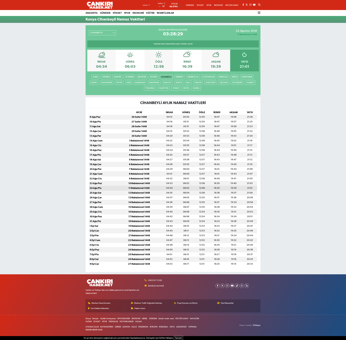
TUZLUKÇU (150, 88)
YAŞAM (138, 321)
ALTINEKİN (129, 77)
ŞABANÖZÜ (181, 327)
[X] (222, 286)
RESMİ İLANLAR (165, 13)
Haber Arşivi (139, 308)
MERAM (198, 83)
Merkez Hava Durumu (101, 303)
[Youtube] (232, 286)
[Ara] (259, 5)
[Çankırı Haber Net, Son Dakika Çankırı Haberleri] (100, 5)
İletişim (95, 319)
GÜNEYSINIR (247, 77)
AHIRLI (95, 77)
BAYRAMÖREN (106, 327)
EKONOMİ (138, 13)
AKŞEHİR (117, 77)
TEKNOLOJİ (113, 321)
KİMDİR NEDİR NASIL (94, 330)
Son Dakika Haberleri (100, 308)
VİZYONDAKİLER (126, 321)
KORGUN (153, 327)
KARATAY (167, 83)
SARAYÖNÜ (211, 83)
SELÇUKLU (224, 83)
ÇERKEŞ (118, 327)
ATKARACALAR (92, 327)
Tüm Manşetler (227, 303)
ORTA (172, 327)
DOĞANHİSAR (208, 77)
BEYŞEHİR (142, 77)
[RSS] (246, 286)
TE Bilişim (256, 325)
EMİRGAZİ (223, 77)
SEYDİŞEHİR (237, 83)
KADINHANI (140, 83)
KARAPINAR (154, 83)
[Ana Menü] (259, 13)
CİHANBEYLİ (166, 77)
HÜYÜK (119, 83)
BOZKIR (153, 77)
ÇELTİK (186, 88)
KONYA (179, 83)
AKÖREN (106, 77)
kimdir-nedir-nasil (166, 319)
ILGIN (129, 83)
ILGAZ (134, 327)
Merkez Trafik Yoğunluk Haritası (148, 303)
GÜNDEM (105, 13)
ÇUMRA (196, 88)
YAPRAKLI (192, 327)
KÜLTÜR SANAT (182, 319)
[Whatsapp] (242, 286)
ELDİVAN (126, 327)
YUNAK (176, 88)
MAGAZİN (194, 319)
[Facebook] (217, 286)
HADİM (94, 83)
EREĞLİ (235, 77)
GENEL (144, 319)
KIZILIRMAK (143, 327)
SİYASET (117, 13)
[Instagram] (227, 286)
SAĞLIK (89, 321)
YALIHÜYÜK (164, 88)
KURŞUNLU (163, 327)
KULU (188, 83)
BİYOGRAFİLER (124, 319)
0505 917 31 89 (155, 280)
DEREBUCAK (193, 77)
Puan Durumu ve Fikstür (187, 303)
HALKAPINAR (106, 83)
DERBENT (180, 77)
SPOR (127, 13)
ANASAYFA (92, 13)
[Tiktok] (237, 286)
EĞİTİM (150, 13)
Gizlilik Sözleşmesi (108, 319)
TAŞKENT (250, 83)
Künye (88, 319)
